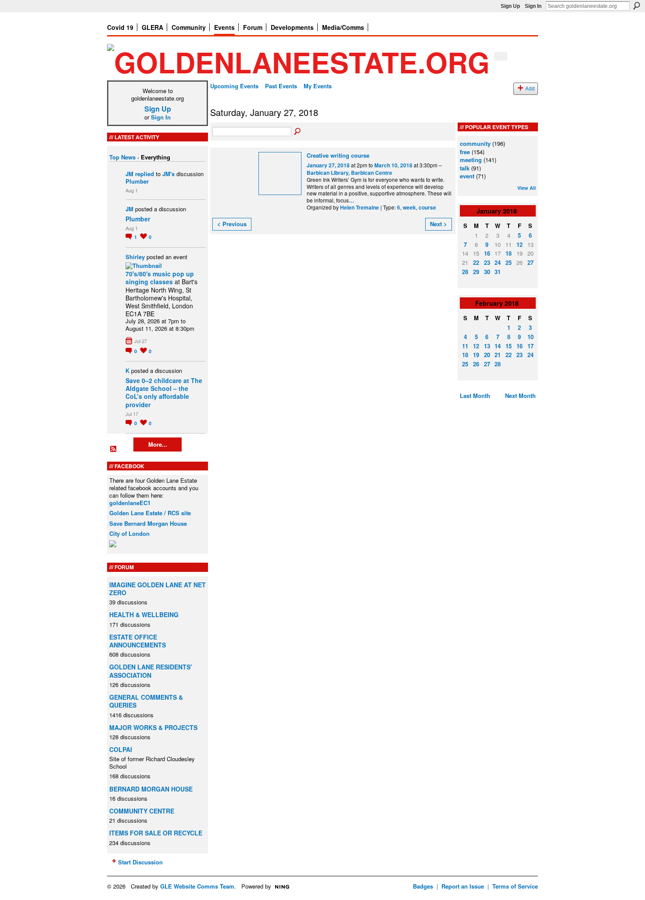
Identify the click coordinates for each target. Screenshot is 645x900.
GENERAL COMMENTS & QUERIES (146, 701)
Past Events (281, 86)
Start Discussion (140, 862)
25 (508, 262)
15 (508, 346)
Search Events (298, 132)
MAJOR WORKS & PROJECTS (153, 727)
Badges (423, 886)
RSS (114, 449)
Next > (438, 224)
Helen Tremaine (359, 207)
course (427, 207)
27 (530, 262)
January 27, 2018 (328, 165)
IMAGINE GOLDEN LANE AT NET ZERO (157, 588)
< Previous (232, 224)
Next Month (520, 395)
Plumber (137, 181)
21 (497, 355)
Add (530, 88)
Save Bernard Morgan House (148, 523)
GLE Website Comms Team (197, 886)
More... (157, 444)
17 (530, 346)
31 (497, 271)
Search (636, 6)
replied (144, 174)
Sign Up (510, 6)
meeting (471, 159)
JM (129, 174)
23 (487, 262)
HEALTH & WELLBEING (144, 614)
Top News (122, 157)
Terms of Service (515, 886)
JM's (168, 174)
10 (530, 337)
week (409, 207)
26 (476, 364)
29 (476, 271)
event (467, 176)
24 (497, 262)
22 (476, 262)
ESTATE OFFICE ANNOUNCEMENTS (137, 641)
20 (487, 355)
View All (526, 187)
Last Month (475, 395)
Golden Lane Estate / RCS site (150, 513)
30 (487, 271)
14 (497, 346)
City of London (129, 533)
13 (487, 346)
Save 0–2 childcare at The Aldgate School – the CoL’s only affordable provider (163, 392)
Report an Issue (462, 886)
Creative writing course (338, 155)
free (465, 152)
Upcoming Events (234, 86)
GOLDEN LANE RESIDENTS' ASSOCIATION (150, 670)
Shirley (135, 257)
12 (519, 244)
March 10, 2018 (393, 165)
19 (476, 355)
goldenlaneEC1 (129, 503)
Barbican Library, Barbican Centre (349, 173)
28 (465, 271)
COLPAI (120, 749)
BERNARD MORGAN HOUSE (151, 788)
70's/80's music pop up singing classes (159, 277)
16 (487, 253)
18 (508, 253)
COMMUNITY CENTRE (141, 810)
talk (464, 168)
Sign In (533, 6)
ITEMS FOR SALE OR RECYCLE (155, 832)
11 (465, 346)
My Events (318, 86)
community (475, 143)
